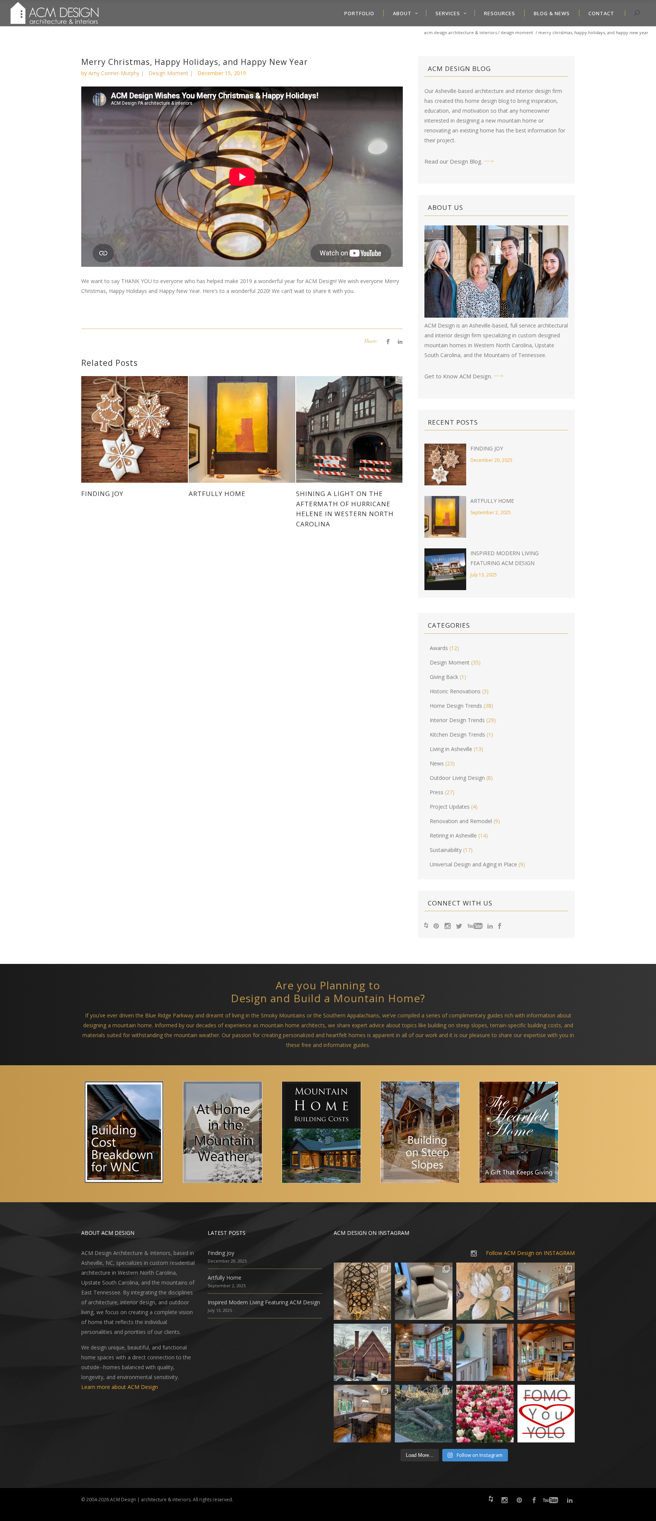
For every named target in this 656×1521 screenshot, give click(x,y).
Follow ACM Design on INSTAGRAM (530, 1252)
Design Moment (517, 32)
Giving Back (444, 676)
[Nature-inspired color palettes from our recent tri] (485, 1413)
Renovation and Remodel (461, 821)
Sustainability (446, 849)
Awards (439, 648)
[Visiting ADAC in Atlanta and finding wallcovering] (485, 1291)
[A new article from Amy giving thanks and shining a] (423, 1413)
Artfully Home (492, 500)
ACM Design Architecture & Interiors (460, 32)
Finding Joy (486, 448)
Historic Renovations (455, 691)
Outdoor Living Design (457, 777)
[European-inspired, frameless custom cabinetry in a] (362, 1413)
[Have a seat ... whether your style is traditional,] (423, 1291)
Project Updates (450, 806)
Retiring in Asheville (453, 835)
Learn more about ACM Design (119, 1386)
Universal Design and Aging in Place (473, 864)
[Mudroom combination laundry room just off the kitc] (485, 1352)
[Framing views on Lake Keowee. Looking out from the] (362, 1352)
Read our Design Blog (452, 161)
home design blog (487, 100)
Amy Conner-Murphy (113, 73)
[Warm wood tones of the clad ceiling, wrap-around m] (546, 1352)
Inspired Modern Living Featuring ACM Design (264, 1302)
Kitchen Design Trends (457, 734)
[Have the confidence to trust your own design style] (546, 1413)
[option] (130, 1133)
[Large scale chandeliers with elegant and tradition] (546, 1291)
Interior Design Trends (457, 720)
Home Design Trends (456, 705)
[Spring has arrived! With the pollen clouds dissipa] (423, 1352)
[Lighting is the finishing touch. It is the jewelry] (362, 1291)
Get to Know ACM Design (457, 376)
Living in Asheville (451, 749)
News (437, 763)
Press (436, 792)
